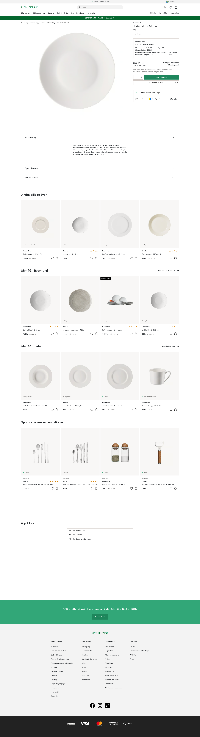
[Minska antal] (135, 77)
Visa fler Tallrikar (75, 535)
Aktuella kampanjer (112, 655)
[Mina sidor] (165, 7)
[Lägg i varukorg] (56, 258)
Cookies (54, 675)
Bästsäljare (109, 663)
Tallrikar (43, 23)
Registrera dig (173, 54)
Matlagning (25, 13)
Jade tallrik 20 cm (62, 23)
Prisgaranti (55, 688)
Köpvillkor (55, 667)
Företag (54, 680)
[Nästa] (124, 72)
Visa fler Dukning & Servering (80, 539)
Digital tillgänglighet (58, 684)
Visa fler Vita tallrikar (77, 530)
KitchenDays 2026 (112, 680)
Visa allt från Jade (168, 346)
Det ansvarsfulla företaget (139, 651)
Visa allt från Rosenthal (166, 270)
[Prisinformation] (143, 63)
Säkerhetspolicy (57, 671)
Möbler (84, 663)
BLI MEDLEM (100, 617)
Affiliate (133, 655)
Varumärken (163, 13)
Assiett (51, 23)
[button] (137, 34)
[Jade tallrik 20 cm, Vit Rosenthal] (77, 72)
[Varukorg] (176, 7)
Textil (84, 667)
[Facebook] (92, 705)
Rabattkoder (109, 684)
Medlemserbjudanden (113, 688)
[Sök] (80, 7)
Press (132, 659)
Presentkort (86, 680)
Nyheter (153, 13)
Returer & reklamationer (60, 659)
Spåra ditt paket (57, 655)
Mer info (173, 99)
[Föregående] (29, 72)
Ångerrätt (54, 696)
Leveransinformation (58, 651)
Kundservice (55, 647)
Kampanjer (91, 13)
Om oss (133, 647)
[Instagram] (100, 705)
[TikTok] (107, 705)
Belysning (85, 671)
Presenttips (109, 671)
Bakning (51, 13)
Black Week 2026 (111, 675)
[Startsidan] (29, 7)
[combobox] (172, 1)
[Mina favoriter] (170, 7)
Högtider (108, 667)
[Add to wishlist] (52, 258)
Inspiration (175, 13)
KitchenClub (56, 692)
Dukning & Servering (65, 13)
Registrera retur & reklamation (62, 663)
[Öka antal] (141, 77)
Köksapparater (39, 13)
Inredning (80, 13)
